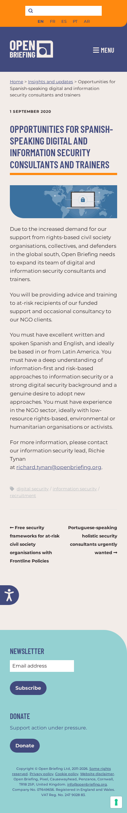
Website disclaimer (97, 774)
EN (41, 21)
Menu (107, 50)
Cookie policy (66, 774)
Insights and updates (50, 81)
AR (87, 21)
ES (64, 21)
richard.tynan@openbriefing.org (58, 467)
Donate (24, 746)
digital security (33, 489)
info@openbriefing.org (87, 784)
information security (75, 489)
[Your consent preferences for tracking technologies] (116, 802)
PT (75, 21)
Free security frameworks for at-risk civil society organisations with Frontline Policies (34, 544)
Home (16, 81)
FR (52, 21)
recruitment (23, 495)
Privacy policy (41, 774)
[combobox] (63, 11)
